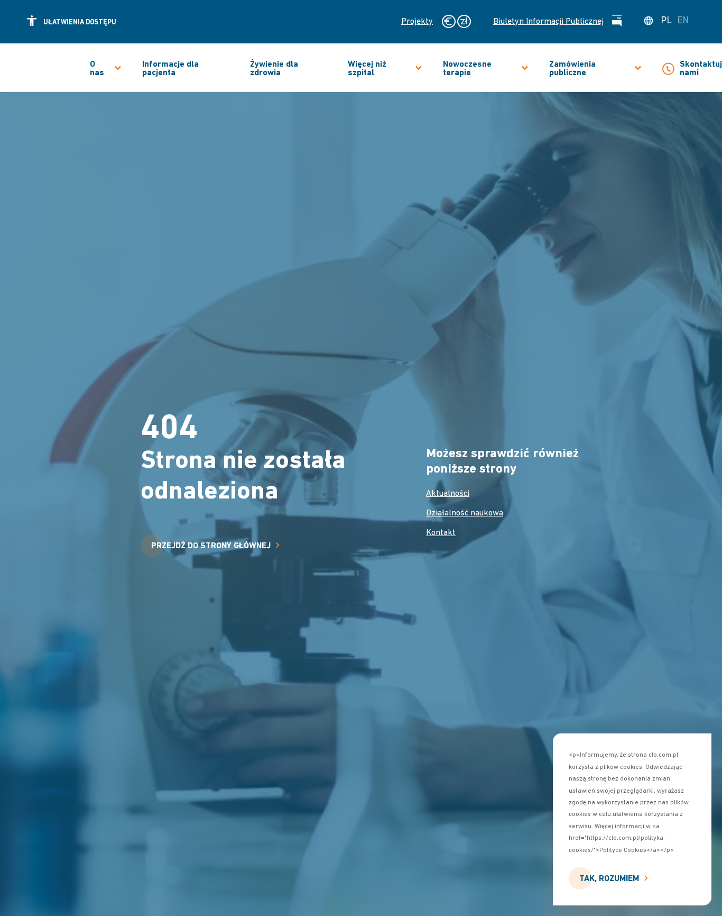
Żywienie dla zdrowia (274, 68)
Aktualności (447, 493)
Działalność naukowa (464, 513)
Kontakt (441, 533)
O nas (97, 68)
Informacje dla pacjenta (170, 68)
